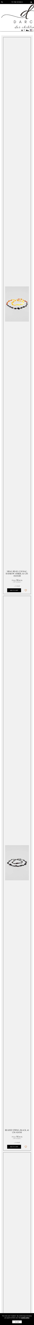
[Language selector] (31, 30)
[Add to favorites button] (26, 590)
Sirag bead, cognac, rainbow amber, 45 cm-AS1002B (17, 573)
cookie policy (25, 1318)
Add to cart (14, 590)
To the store (17, 2)
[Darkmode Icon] (31, 2)
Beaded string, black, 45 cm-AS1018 (17, 1131)
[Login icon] (22, 30)
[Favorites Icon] (24, 30)
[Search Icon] (2, 2)
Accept (17, 1322)
